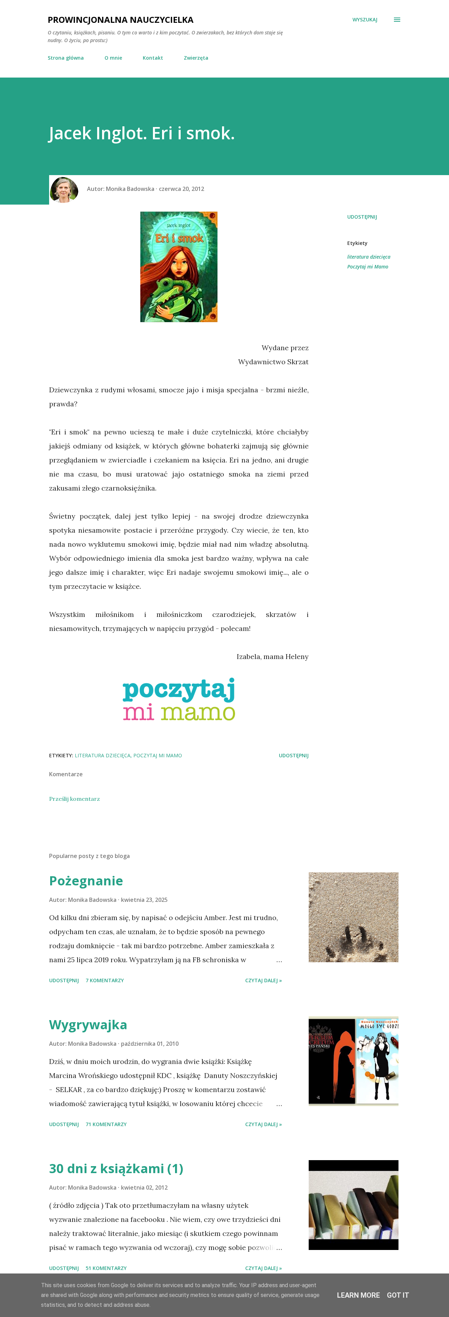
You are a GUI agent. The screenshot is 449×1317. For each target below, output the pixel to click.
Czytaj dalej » (263, 980)
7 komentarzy (105, 980)
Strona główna (66, 57)
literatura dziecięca (368, 256)
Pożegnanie (86, 880)
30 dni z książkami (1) (116, 1168)
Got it (398, 1295)
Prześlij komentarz (74, 798)
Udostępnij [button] (362, 216)
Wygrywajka (88, 1024)
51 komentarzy (106, 1268)
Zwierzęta (196, 57)
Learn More (358, 1295)
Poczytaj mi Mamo (367, 266)
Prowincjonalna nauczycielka (121, 19)
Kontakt (153, 57)
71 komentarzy (106, 1124)
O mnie (113, 57)
